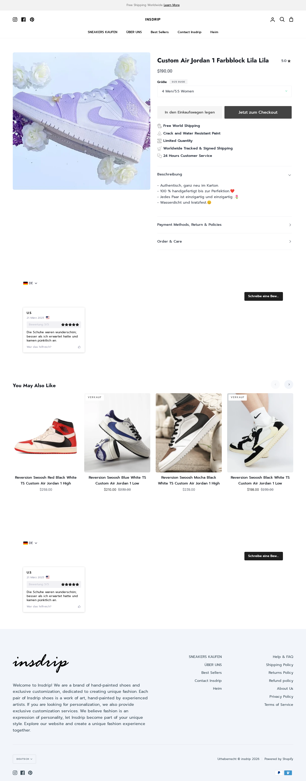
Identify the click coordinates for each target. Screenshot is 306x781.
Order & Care (169, 241)
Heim (217, 688)
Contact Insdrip (208, 680)
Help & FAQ (283, 656)
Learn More (172, 5)
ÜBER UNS (213, 665)
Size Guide (178, 81)
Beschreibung (169, 174)
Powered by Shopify (279, 759)
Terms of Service (278, 704)
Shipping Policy (279, 665)
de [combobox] (31, 283)
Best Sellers (211, 672)
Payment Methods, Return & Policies (189, 224)
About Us (285, 688)
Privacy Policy (281, 696)
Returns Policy (281, 672)
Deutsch (23, 759)
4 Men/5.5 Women (178, 91)
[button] (263, 296)
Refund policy (281, 680)
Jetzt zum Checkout (258, 112)
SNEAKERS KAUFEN (205, 656)
